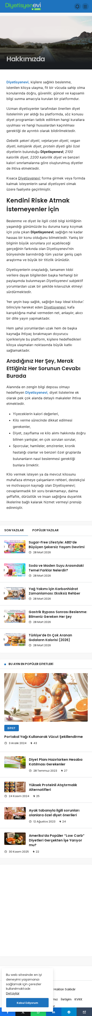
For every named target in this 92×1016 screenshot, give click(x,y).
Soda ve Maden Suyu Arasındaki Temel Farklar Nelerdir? (56, 568)
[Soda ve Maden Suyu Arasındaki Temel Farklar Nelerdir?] (14, 569)
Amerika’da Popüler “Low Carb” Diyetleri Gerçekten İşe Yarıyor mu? (57, 840)
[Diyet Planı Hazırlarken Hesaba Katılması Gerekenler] (15, 762)
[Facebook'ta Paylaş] (7, 1011)
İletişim (66, 999)
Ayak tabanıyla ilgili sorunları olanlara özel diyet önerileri (54, 813)
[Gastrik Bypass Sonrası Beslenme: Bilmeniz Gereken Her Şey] (14, 616)
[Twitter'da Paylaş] (23, 1011)
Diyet (11, 728)
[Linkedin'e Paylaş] (53, 1011)
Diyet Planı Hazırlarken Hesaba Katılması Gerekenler (55, 762)
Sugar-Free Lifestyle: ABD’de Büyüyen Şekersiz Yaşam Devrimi (57, 544)
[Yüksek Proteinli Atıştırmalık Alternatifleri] (15, 787)
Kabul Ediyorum (27, 1003)
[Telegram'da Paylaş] (69, 1011)
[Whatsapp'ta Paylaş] (38, 1011)
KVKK (78, 999)
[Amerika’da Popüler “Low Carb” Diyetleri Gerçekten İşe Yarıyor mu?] (15, 838)
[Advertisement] (46, 910)
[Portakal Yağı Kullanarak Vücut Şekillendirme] (46, 697)
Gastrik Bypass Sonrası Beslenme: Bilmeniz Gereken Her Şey (58, 614)
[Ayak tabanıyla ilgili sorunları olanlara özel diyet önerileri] (15, 813)
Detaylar (12, 993)
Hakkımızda (25, 59)
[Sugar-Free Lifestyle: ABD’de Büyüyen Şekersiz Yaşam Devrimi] (14, 546)
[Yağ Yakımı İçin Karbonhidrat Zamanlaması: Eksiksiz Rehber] (14, 593)
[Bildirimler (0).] (77, 6)
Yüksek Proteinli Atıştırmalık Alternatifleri (53, 787)
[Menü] (85, 6)
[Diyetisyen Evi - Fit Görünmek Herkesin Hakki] (22, 6)
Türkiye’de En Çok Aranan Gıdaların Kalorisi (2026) (50, 637)
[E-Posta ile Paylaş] (84, 1011)
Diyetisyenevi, (18, 82)
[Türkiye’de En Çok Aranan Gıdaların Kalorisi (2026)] (14, 639)
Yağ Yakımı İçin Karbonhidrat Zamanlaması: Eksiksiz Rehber (54, 591)
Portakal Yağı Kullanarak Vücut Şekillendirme (43, 736)
